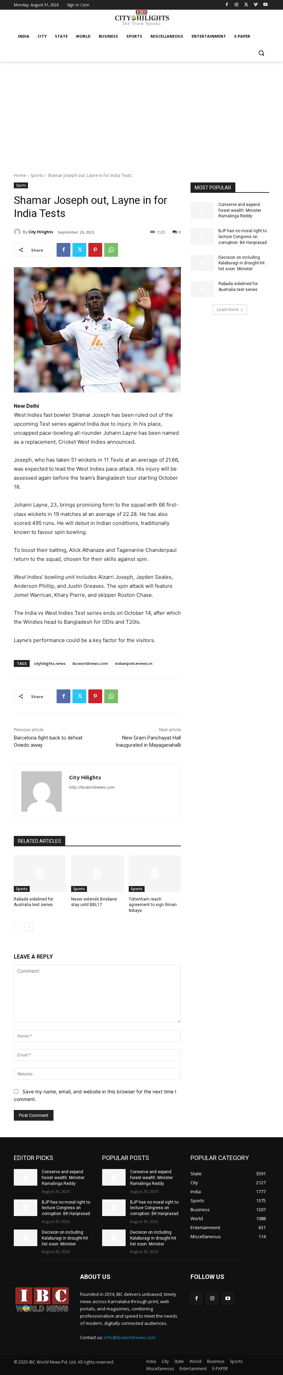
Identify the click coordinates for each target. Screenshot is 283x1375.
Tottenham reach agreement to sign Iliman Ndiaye (153, 905)
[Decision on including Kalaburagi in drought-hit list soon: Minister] (202, 263)
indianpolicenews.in (134, 663)
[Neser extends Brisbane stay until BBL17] (97, 873)
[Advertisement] (141, 113)
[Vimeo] (256, 5)
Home (20, 175)
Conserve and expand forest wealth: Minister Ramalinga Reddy (239, 210)
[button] (261, 53)
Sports (36, 175)
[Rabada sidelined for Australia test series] (40, 873)
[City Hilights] (18, 231)
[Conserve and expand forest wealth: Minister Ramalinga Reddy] (202, 210)
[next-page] (29, 927)
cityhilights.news (50, 663)
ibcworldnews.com (90, 663)
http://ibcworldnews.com (92, 787)
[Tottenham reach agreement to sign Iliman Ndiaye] (155, 873)
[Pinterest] (95, 250)
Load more (227, 309)
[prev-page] (18, 927)
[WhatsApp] (111, 250)
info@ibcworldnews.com (129, 1337)
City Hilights (40, 231)
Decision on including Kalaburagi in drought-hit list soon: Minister (241, 263)
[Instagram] (237, 5)
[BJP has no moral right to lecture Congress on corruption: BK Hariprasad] (202, 236)
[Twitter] (246, 5)
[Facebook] (227, 5)
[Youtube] (265, 5)
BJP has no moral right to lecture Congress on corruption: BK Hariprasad (242, 236)
